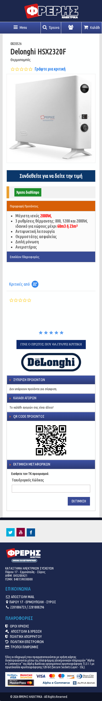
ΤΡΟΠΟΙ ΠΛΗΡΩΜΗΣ (24, 647)
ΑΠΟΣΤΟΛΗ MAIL (22, 597)
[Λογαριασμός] (71, 28)
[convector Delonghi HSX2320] (51, 118)
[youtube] (20, 535)
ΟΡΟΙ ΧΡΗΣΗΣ (19, 626)
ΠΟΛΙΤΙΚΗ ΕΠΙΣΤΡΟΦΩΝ (27, 642)
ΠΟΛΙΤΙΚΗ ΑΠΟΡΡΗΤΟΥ (25, 636)
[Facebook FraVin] (31, 535)
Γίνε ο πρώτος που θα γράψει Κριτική (51, 344)
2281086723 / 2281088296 (27, 607)
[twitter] (10, 535)
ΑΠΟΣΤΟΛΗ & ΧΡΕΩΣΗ (26, 631)
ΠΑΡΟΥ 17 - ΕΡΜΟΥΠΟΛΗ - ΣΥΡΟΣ (32, 602)
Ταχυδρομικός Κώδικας (28, 480)
